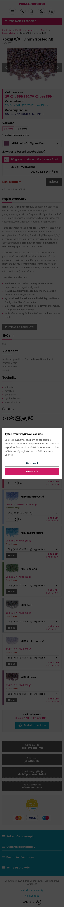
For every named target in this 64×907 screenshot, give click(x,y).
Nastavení (32, 463)
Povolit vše (32, 471)
